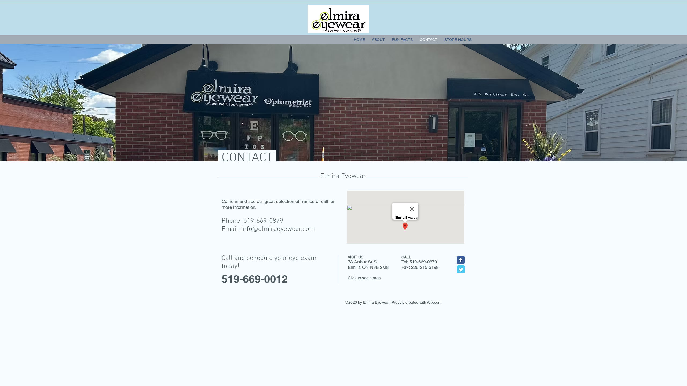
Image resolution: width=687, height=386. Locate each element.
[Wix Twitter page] (461, 269)
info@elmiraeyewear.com (278, 229)
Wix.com (434, 302)
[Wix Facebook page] (461, 260)
